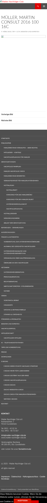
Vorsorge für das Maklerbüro (19, 195)
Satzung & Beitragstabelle (15, 310)
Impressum (5, 477)
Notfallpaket (11, 190)
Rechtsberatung (11, 281)
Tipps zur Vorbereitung (11, 347)
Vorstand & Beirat (11, 300)
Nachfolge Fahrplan (12, 166)
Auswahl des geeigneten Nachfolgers (19, 246)
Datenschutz (16, 477)
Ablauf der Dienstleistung (15, 223)
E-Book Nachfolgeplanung (15, 380)
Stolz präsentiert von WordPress (28, 489)
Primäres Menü (44, 6)
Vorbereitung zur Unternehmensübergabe (22, 241)
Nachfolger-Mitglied (12, 338)
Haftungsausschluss (30, 477)
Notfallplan (9, 185)
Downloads (6, 357)
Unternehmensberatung (14, 272)
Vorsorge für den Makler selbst (20, 199)
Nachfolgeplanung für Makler (17, 157)
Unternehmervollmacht (16, 204)
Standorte (8, 305)
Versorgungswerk (12, 218)
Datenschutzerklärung (8, 489)
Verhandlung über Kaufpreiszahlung (19, 258)
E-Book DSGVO (9, 385)
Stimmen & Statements (13, 314)
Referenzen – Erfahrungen (12, 227)
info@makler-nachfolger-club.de (13, 435)
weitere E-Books (10, 399)
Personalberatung (12, 277)
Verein (4, 295)
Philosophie (6, 143)
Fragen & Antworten (10, 237)
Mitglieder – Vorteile (12, 152)
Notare (7, 291)
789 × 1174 (16, 31)
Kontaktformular (25, 449)
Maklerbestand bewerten (14, 176)
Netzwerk (5, 267)
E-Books (4, 361)
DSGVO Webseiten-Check (13, 389)
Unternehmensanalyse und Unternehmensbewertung (15, 252)
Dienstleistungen (8, 162)
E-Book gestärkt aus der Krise (16, 375)
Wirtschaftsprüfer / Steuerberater (18, 286)
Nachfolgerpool (8, 328)
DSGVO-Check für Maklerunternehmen (20, 394)
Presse (4, 352)
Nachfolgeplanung (14, 209)
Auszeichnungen (8, 232)
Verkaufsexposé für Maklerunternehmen (21, 180)
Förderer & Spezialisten (11, 319)
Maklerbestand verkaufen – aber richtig (21, 148)
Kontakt (4, 403)
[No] (35, 501)
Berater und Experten (30, 31)
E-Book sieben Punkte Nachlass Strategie (21, 366)
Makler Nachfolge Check (14, 171)
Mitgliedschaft (7, 333)
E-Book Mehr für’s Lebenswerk (16, 371)
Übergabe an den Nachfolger (16, 263)
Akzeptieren (22, 500)
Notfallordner (10, 213)
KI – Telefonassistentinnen (12, 342)
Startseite (5, 138)
